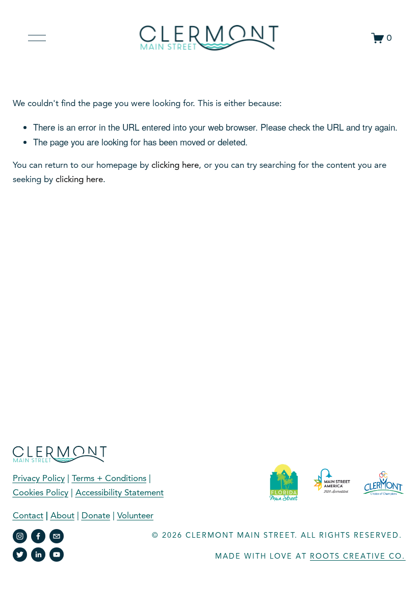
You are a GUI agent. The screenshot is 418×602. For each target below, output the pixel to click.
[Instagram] (20, 536)
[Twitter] (20, 554)
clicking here (175, 165)
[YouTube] (56, 554)
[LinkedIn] (38, 554)
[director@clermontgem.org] (56, 536)
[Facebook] (38, 536)
